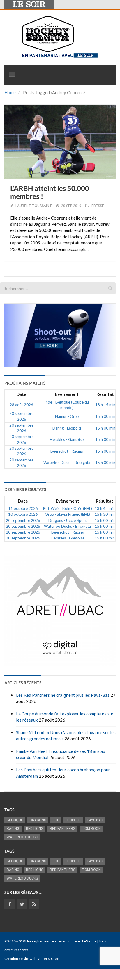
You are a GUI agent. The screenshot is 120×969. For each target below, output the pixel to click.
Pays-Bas (95, 820)
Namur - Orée (67, 416)
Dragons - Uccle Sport (67, 520)
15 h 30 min (105, 514)
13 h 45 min (105, 508)
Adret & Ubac (48, 958)
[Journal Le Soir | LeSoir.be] (29, 4)
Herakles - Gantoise (67, 439)
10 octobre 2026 (23, 514)
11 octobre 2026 (23, 508)
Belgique (15, 820)
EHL (56, 820)
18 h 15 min (105, 404)
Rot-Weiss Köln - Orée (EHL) (67, 508)
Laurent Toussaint (33, 206)
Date (21, 394)
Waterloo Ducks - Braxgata (66, 462)
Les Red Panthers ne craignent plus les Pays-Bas (63, 695)
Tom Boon (91, 829)
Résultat (105, 394)
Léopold (73, 820)
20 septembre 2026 (23, 520)
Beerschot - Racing (66, 451)
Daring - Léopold (66, 428)
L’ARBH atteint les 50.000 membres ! (49, 192)
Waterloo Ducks (22, 837)
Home (10, 92)
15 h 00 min (105, 416)
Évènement (67, 394)
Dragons (38, 820)
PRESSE (97, 206)
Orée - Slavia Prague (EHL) (67, 514)
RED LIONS (34, 829)
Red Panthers (62, 829)
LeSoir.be (89, 941)
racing (13, 829)
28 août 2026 (21, 404)
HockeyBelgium (37, 941)
